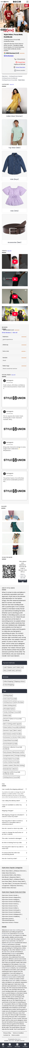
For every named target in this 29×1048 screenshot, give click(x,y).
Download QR (22, 580)
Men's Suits (21, 737)
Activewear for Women (10, 737)
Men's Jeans (17, 730)
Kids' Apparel (17, 724)
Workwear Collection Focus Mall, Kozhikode (12, 748)
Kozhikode (5, 935)
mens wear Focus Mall (9, 699)
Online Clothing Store (9, 705)
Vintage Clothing (20, 755)
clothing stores (20, 930)
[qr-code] (9, 571)
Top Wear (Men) (7, 883)
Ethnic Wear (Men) (7, 871)
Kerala (10, 935)
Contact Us (6, 1035)
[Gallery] (14, 18)
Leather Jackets (8, 765)
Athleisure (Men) (19, 879)
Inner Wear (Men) (7, 881)
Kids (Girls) (17, 875)
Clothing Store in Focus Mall (11, 777)
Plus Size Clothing (19, 765)
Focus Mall (21, 933)
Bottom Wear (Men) (19, 881)
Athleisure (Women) (20, 871)
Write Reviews (8, 56)
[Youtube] (18, 2)
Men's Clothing (7, 724)
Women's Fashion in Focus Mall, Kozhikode (12, 719)
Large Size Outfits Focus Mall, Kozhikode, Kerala (11, 773)
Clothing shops (7, 695)
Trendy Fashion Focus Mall (11, 759)
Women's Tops (7, 730)
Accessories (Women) (19, 883)
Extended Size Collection (10, 769)
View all (12, 84)
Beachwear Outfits (18, 752)
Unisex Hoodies (16, 734)
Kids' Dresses (7, 734)
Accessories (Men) (7, 879)
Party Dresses (7, 752)
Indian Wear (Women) (8, 873)
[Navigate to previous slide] (2, 18)
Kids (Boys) (5, 877)
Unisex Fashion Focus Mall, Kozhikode (14, 727)
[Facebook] (14, 2)
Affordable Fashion (9, 709)
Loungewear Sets (8, 755)
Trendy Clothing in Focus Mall (11, 712)
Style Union (10, 895)
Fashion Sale (7, 715)
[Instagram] (16, 2)
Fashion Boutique (18, 702)
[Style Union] (5, 2)
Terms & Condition (18, 1033)
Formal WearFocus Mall (10, 744)
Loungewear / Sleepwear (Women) (12, 885)
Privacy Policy (7, 1033)
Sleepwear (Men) (15, 877)
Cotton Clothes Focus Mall (11, 762)
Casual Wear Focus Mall (10, 740)
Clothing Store (7, 702)
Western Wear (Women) (9, 888)
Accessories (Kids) (7, 875)
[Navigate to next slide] (27, 18)
